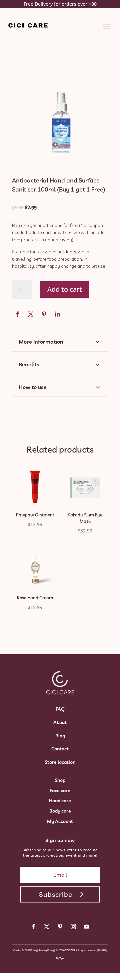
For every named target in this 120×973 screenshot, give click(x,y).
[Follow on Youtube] (86, 926)
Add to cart (64, 289)
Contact (60, 749)
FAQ (60, 709)
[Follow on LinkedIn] (57, 314)
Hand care (60, 801)
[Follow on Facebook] (17, 314)
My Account (60, 821)
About (60, 722)
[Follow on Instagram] (73, 926)
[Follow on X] (30, 314)
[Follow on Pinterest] (44, 314)
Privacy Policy (46, 950)
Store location (60, 762)
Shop (60, 780)
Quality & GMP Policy (25, 950)
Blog (60, 736)
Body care (60, 811)
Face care (60, 790)
